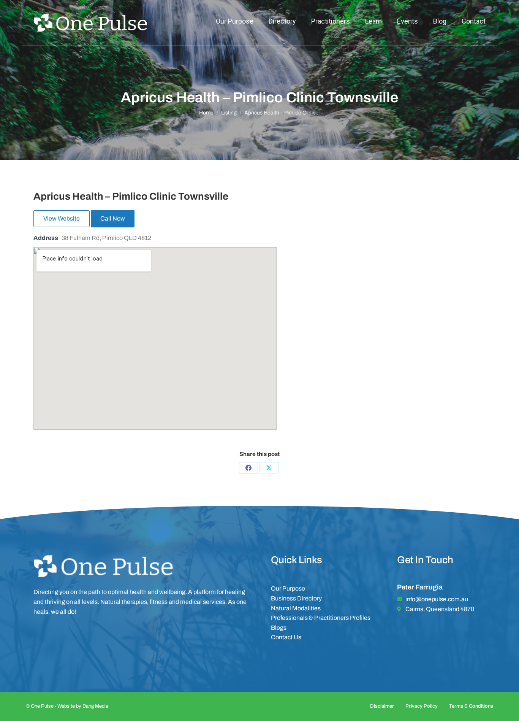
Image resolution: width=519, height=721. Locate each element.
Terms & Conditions (471, 706)
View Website (61, 218)
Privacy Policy (421, 706)
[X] (269, 467)
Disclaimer (382, 706)
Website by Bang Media (82, 706)
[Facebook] (248, 467)
